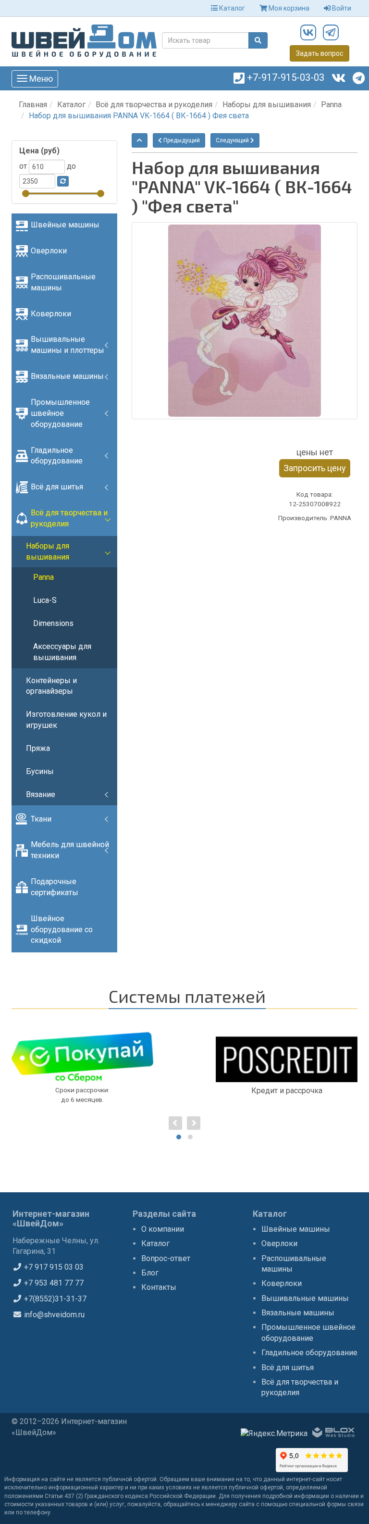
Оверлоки (49, 250)
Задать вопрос (319, 53)
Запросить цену (314, 468)
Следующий (233, 140)
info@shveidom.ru (53, 1314)
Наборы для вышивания (266, 104)
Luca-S (45, 600)
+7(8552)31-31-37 (54, 1298)
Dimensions (53, 623)
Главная (33, 104)
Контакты (158, 1287)
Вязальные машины (67, 376)
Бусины (40, 771)
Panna (331, 104)
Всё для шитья (57, 486)
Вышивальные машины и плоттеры (67, 345)
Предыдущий (181, 140)
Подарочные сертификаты (54, 887)
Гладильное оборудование (57, 456)
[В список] (140, 140)
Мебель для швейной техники (70, 850)
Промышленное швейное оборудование (60, 413)
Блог (150, 1272)
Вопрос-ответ (165, 1258)
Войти (341, 8)
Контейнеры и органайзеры (51, 686)
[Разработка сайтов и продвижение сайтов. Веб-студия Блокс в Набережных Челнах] (333, 1434)
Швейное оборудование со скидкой (62, 929)
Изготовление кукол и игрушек (66, 720)
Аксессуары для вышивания (62, 652)
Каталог (231, 8)
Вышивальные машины (305, 1298)
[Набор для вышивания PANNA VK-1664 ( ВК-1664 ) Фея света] (244, 321)
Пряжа (38, 748)
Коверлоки (51, 313)
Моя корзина (288, 8)
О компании (162, 1229)
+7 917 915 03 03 (53, 1267)
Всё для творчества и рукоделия (154, 104)
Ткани (41, 819)
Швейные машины (65, 224)
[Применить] (63, 181)
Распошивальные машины (63, 282)
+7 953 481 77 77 (53, 1282)
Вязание (40, 794)
